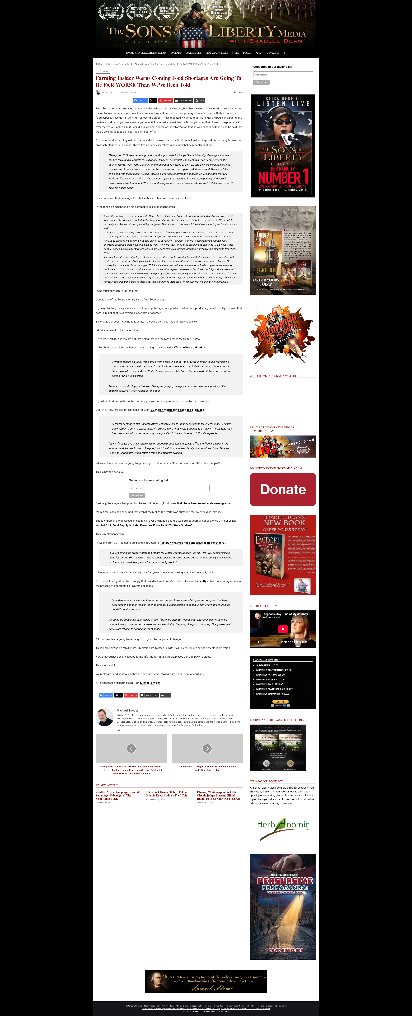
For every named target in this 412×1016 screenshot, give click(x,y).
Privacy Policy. (224, 1011)
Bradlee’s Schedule (217, 52)
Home (101, 64)
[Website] (119, 730)
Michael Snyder (109, 92)
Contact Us (273, 52)
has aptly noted (205, 581)
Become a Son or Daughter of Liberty (146, 52)
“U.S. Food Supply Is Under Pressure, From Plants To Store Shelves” (149, 525)
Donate (247, 52)
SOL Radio (176, 52)
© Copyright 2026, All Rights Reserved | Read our (201, 1011)
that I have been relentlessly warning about (204, 503)
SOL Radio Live (193, 52)
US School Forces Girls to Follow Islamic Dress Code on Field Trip (166, 793)
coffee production (193, 347)
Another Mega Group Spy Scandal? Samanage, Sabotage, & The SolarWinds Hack (118, 795)
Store (235, 52)
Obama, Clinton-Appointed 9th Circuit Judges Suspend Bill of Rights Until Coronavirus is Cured (218, 795)
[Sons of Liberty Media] (206, 24)
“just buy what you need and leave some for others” (192, 542)
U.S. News (111, 64)
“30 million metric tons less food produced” (177, 409)
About (259, 52)
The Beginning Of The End (190, 725)
